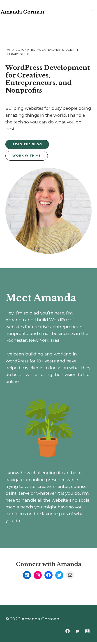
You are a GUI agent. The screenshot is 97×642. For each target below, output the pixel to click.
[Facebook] (67, 631)
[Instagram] (87, 631)
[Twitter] (77, 631)
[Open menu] (93, 11)
